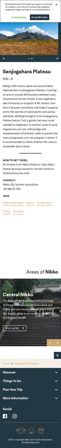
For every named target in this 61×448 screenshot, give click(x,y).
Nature (30, 202)
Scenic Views (44, 202)
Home (6, 363)
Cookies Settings (18, 17)
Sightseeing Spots (13, 202)
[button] (4, 58)
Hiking (6, 211)
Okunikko (18, 211)
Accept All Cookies (39, 17)
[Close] (56, 4)
